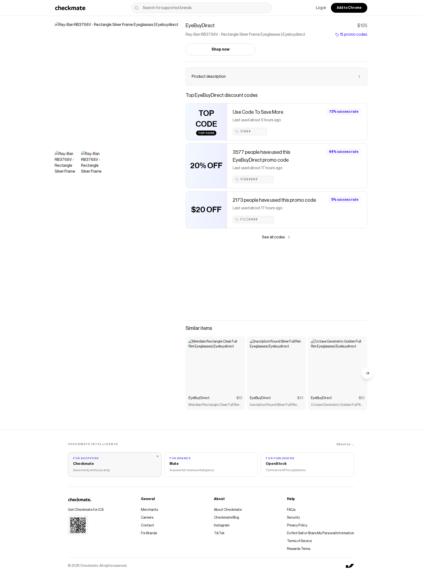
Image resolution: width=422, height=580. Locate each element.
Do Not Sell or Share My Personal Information (320, 533)
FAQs (291, 510)
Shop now (220, 49)
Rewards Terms (298, 549)
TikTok (219, 533)
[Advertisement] (276, 280)
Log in (321, 8)
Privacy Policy (297, 525)
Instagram (222, 525)
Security (293, 517)
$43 (300, 398)
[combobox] (201, 8)
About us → (345, 444)
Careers (147, 517)
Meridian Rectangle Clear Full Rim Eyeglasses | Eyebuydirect (214, 405)
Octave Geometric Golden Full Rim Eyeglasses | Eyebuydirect (337, 405)
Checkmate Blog (226, 517)
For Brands (149, 533)
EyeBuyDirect (199, 398)
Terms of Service (299, 541)
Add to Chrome (349, 8)
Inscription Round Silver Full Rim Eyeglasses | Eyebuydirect (273, 405)
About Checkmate (228, 510)
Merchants (149, 510)
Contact (147, 525)
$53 (239, 398)
